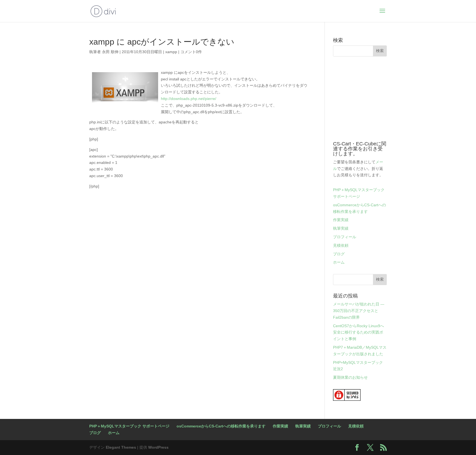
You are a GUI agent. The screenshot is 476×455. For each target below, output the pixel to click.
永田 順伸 (110, 52)
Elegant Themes (121, 447)
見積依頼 (340, 245)
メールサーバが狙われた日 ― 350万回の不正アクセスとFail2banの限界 (358, 310)
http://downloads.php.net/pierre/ (188, 98)
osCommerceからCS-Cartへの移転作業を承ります (221, 426)
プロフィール (344, 237)
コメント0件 (191, 52)
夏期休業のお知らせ (350, 377)
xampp (171, 52)
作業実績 (340, 220)
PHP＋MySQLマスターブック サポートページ (129, 426)
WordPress (158, 447)
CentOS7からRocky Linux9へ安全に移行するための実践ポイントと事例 (358, 332)
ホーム (339, 262)
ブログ (339, 254)
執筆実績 (340, 228)
